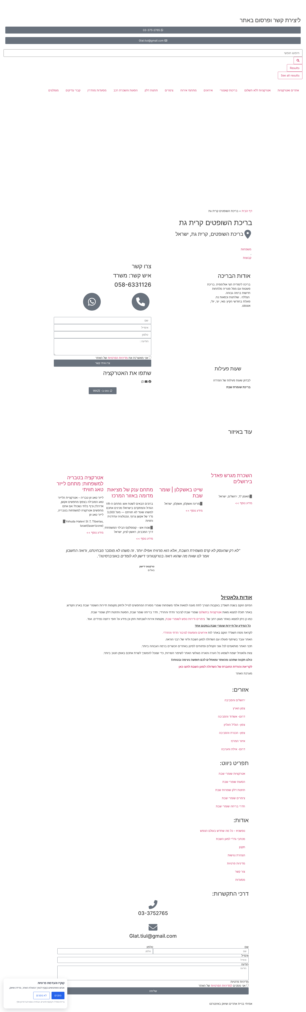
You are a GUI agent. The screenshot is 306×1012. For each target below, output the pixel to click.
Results (294, 68)
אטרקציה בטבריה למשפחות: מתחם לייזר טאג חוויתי (80, 483)
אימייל (245, 955)
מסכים (58, 995)
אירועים (208, 90)
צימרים (169, 90)
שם (247, 946)
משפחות (246, 249)
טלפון (150, 946)
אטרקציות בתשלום (210, 612)
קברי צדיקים (73, 90)
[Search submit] (298, 60)
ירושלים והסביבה (235, 700)
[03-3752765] (153, 904)
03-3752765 (153, 913)
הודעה (245, 964)
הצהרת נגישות (236, 855)
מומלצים (53, 90)
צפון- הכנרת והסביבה (232, 733)
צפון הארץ (239, 708)
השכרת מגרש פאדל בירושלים (231, 478)
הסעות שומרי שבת (233, 782)
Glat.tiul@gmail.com (153, 936)
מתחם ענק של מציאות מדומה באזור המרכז (130, 493)
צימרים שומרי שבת (233, 798)
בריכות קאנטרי (228, 90)
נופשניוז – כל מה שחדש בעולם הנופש (222, 830)
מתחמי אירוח (188, 90)
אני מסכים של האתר (222, 985)
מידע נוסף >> (243, 503)
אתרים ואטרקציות (288, 90)
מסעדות (240, 879)
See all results (290, 75)
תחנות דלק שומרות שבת (230, 790)
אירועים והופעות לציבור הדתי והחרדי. (184, 632)
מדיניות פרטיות (236, 863)
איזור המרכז (238, 741)
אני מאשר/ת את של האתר (121, 358)
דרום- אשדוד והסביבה (231, 716)
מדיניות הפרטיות (118, 358)
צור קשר (240, 871)
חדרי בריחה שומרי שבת (230, 806)
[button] (149, 381)
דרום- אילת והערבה (233, 749)
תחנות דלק (151, 90)
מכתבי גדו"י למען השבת (230, 839)
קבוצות (247, 258)
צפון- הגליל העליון (234, 724)
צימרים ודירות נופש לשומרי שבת (185, 619)
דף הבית (247, 211)
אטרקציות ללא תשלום (257, 90)
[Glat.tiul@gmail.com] (153, 927)
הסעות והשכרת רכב (126, 90)
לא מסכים (41, 995)
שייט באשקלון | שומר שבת (181, 493)
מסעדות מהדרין (96, 90)
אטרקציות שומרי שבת (232, 773)
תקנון (242, 847)
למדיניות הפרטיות (221, 985)
